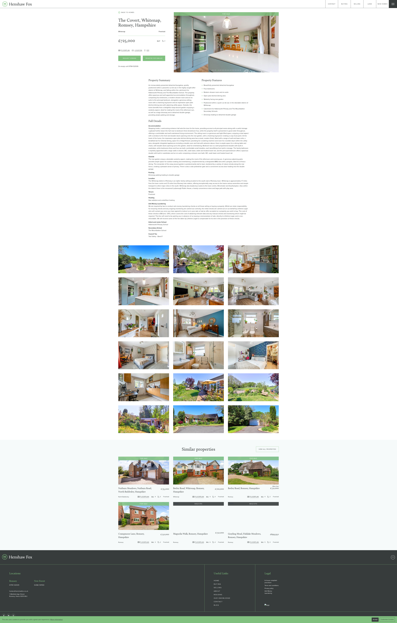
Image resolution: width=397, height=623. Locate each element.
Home (216, 581)
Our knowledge (222, 598)
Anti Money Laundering (268, 592)
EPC (148, 50)
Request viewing (129, 58)
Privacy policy (269, 588)
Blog (216, 605)
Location (138, 50)
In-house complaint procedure (271, 581)
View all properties (267, 449)
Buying (217, 584)
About (217, 591)
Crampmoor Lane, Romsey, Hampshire (131, 535)
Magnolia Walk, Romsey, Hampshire (190, 533)
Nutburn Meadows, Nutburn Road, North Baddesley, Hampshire (135, 490)
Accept (375, 619)
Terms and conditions (272, 585)
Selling (218, 588)
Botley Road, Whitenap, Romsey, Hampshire (188, 490)
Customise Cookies (387, 619)
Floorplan (125, 50)
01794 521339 (133, 66)
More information (56, 619)
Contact (218, 602)
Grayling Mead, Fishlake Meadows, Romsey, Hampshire (244, 535)
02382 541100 (39, 585)
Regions (218, 595)
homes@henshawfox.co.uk (18, 591)
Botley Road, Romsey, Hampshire (244, 488)
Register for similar (154, 58)
